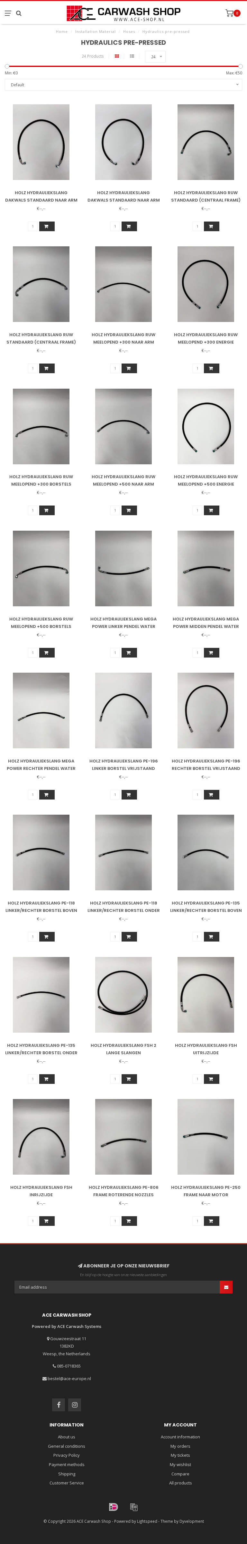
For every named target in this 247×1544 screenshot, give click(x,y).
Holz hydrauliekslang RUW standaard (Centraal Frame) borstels (41, 342)
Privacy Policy (66, 1455)
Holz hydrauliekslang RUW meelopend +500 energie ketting (206, 484)
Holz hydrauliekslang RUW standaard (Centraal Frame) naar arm (206, 200)
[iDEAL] (113, 1507)
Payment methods (67, 1464)
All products (180, 1483)
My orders (180, 1446)
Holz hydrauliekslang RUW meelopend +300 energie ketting (206, 342)
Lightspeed (147, 1521)
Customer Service (67, 1483)
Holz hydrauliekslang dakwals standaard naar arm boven (41, 200)
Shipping (66, 1474)
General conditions (66, 1446)
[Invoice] (134, 1507)
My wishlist (180, 1464)
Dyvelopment (191, 1521)
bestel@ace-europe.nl (69, 1378)
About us (66, 1437)
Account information (180, 1437)
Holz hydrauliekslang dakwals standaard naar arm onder (123, 200)
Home (62, 31)
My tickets (180, 1455)
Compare (180, 1474)
